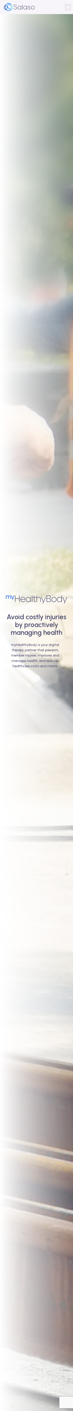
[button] (68, 7)
